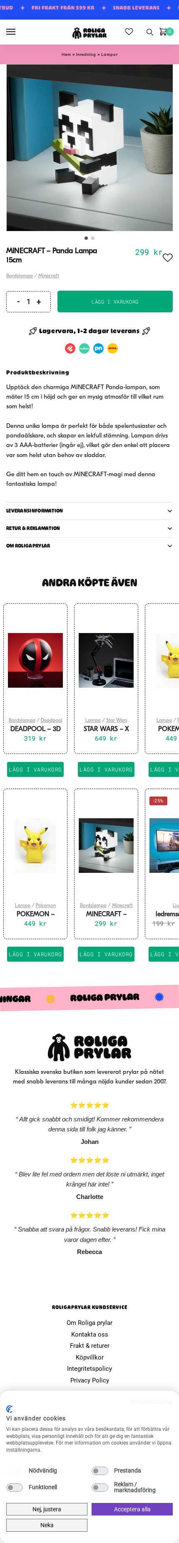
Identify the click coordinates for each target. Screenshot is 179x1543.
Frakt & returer (89, 1345)
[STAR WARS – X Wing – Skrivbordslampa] (106, 661)
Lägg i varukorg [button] (35, 769)
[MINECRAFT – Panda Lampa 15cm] (106, 846)
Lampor (109, 55)
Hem (66, 55)
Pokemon (46, 905)
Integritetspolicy (89, 1368)
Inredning (86, 55)
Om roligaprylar (28, 546)
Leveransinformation (34, 511)
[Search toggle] (150, 32)
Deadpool (51, 720)
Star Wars (116, 720)
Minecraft (48, 276)
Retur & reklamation (33, 528)
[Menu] (18, 32)
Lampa (93, 720)
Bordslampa (19, 276)
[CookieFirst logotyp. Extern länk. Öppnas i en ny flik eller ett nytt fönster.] (9, 1409)
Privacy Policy (89, 1380)
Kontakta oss (89, 1334)
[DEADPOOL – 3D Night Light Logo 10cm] (35, 661)
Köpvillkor (90, 1357)
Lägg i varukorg (115, 301)
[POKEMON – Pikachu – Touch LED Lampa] (35, 846)
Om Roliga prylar (89, 1323)
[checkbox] (14, 1471)
